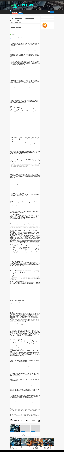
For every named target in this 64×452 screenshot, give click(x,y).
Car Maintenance (26, 10)
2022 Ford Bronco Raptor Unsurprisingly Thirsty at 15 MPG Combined (24, 434)
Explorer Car (34, 414)
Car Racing (31, 10)
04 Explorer (19, 410)
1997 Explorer (23, 411)
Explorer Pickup (12, 416)
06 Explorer (25, 410)
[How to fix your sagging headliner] (35, 428)
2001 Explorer (37, 411)
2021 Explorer (23, 413)
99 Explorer (21, 414)
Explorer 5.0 (31, 414)
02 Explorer (13, 410)
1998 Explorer (26, 411)
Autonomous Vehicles (19, 10)
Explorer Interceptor (26, 415)
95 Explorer (36, 413)
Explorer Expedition (17, 415)
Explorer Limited (30, 415)
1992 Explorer (34, 410)
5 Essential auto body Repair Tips (26, 446)
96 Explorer (11, 414)
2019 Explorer (15, 413)
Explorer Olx (34, 415)
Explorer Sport (23, 416)
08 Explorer (31, 410)
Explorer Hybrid (21, 415)
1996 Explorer (19, 411)
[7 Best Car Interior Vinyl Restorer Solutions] (15, 428)
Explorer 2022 (24, 414)
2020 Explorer (19, 413)
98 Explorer (18, 414)
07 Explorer (28, 410)
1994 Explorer (12, 411)
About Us (20, 12)
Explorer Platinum (16, 416)
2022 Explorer (26, 413)
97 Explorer (15, 414)
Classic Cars (42, 10)
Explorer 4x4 (27, 414)
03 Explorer (16, 410)
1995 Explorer (15, 411)
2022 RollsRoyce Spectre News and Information (16, 420)
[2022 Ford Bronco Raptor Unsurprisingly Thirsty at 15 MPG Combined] (25, 428)
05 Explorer (22, 410)
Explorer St (27, 416)
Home (13, 10)
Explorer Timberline (34, 416)
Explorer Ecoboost (12, 415)
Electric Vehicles (14, 12)
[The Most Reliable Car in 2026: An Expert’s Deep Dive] (37, 442)
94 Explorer (33, 413)
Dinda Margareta (12, 22)
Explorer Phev (37, 415)
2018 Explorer (12, 413)
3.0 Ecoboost (30, 413)
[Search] (48, 11)
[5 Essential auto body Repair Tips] (26, 442)
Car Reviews (36, 10)
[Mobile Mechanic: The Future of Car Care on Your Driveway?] (48, 442)
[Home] (10, 10)
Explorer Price (20, 416)
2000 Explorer (34, 411)
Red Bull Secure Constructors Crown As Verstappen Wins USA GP (33, 420)
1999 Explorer (30, 411)
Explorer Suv (30, 416)
